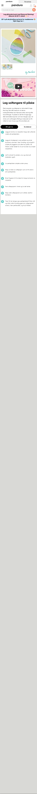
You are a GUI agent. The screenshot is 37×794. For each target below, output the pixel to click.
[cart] (34, 5)
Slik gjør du (9, 127)
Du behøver (27, 127)
